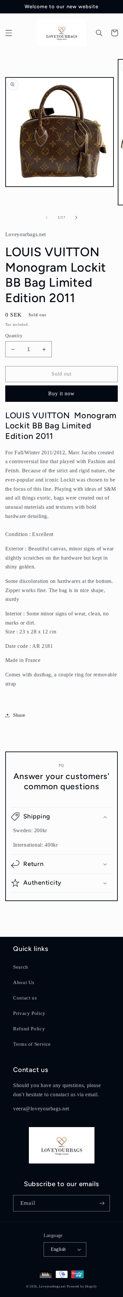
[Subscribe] (102, 1203)
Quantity (13, 335)
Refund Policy (29, 1028)
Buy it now (61, 393)
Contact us (25, 997)
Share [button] (19, 715)
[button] (8, 32)
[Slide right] (76, 217)
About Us (23, 982)
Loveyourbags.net (52, 1286)
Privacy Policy (29, 1013)
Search (20, 967)
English (58, 1249)
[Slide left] (46, 217)
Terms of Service (32, 1044)
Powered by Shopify (82, 1286)
